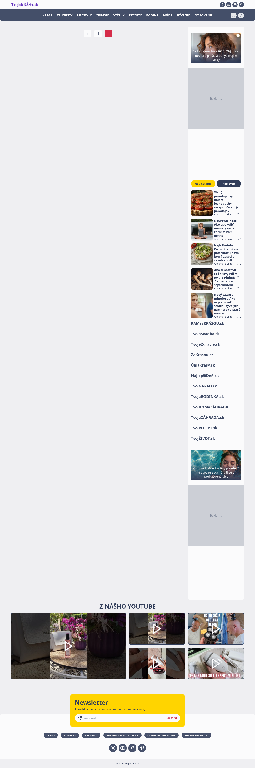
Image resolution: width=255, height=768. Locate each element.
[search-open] (241, 15)
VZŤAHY (119, 15)
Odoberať (171, 718)
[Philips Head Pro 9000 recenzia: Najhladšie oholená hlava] (216, 628)
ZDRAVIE (102, 15)
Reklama (91, 735)
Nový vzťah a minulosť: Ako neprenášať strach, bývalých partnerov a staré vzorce (227, 304)
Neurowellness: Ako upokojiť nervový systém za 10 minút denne (225, 228)
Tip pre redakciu (196, 735)
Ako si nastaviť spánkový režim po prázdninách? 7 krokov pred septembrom (226, 277)
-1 (98, 34)
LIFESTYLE (84, 15)
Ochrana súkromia (161, 735)
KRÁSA (47, 15)
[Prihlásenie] (234, 15)
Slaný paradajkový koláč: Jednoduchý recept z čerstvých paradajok (227, 201)
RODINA (152, 15)
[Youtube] (228, 4)
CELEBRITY (65, 15)
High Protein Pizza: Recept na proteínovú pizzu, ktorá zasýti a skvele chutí (227, 252)
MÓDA (167, 15)
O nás (51, 735)
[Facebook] (222, 4)
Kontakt (70, 735)
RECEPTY (135, 15)
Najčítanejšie (203, 184)
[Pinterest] (241, 4)
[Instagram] (235, 4)
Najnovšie (229, 184)
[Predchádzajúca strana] (87, 33)
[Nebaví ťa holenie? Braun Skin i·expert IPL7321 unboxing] (157, 663)
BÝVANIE (183, 15)
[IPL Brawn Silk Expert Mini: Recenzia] (216, 663)
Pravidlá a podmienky (122, 735)
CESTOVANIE (203, 15)
